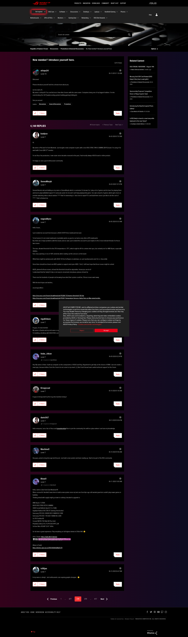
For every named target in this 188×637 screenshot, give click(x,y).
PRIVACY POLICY (129, 619)
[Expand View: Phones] (127, 11)
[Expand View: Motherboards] (41, 17)
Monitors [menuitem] (60, 18)
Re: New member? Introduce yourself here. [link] (99, 49)
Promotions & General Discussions (72, 49)
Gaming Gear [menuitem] (72, 18)
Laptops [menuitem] (96, 12)
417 (95, 599)
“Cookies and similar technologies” (90, 324)
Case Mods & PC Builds (137, 111)
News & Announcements (137, 69)
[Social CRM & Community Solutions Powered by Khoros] (152, 632)
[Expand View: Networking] (90, 17)
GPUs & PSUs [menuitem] (48, 18)
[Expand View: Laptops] (101, 11)
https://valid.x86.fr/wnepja (49, 537)
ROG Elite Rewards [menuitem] (99, 18)
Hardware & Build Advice (137, 124)
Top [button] (34, 632)
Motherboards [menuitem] (34, 18)
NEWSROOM (40, 612)
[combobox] (94, 34)
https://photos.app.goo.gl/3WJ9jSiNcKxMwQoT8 (47, 548)
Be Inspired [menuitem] (39, 12)
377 (70, 599)
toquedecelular (61, 428)
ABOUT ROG (25, 612)
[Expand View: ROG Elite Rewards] (107, 17)
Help (150, 15)
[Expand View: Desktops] (91, 11)
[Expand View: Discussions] (80, 11)
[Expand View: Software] (67, 11)
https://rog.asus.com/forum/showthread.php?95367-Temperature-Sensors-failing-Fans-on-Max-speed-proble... (67, 298)
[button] (35, 113)
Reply (118, 113)
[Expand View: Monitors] (65, 17)
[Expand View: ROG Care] (56, 11)
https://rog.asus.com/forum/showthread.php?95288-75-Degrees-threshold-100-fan (58, 295)
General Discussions (55, 104)
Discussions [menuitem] (74, 12)
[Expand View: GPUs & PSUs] (54, 17)
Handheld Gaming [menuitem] (110, 12)
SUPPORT (123, 3)
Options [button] (153, 49)
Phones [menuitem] (123, 12)
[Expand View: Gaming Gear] (78, 17)
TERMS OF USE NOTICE (117, 619)
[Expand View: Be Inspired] (45, 12)
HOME (32, 612)
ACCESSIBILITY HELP (52, 612)
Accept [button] (106, 330)
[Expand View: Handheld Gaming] (117, 11)
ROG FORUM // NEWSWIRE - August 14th (142, 67)
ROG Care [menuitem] (51, 12)
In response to (49, 360)
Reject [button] (82, 330)
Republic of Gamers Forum (39, 49)
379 (85, 599)
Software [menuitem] (62, 12)
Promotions (67, 104)
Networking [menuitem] (85, 18)
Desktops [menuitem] (86, 12)
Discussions (54, 49)
